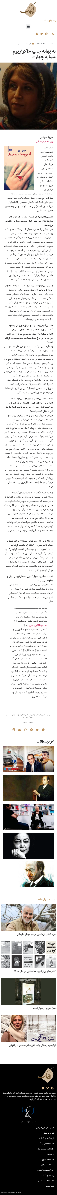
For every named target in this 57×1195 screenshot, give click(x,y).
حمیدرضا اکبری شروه (37, 625)
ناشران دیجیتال (48, 1165)
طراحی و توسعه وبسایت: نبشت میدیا (11, 1192)
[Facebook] (46, 34)
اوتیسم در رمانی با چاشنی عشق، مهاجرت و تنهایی (32, 1045)
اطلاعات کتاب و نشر (45, 1149)
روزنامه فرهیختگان (44, 141)
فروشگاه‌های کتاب (46, 1138)
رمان (35, 714)
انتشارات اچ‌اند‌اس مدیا (28, 1122)
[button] (28, 26)
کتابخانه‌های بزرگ (46, 1143)
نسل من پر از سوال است (44, 1008)
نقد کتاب (50, 1186)
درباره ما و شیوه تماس (45, 1127)
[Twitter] (42, 34)
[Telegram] (37, 34)
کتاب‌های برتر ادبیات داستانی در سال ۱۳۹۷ (35, 971)
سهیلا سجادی (16, 714)
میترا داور (26, 716)
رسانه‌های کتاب (47, 1175)
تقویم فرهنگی (48, 1133)
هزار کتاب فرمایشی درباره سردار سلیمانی (36, 934)
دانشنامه (50, 1154)
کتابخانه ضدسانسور (46, 1180)
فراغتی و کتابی (24, 44)
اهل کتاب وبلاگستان (45, 1170)
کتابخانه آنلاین (48, 1159)
